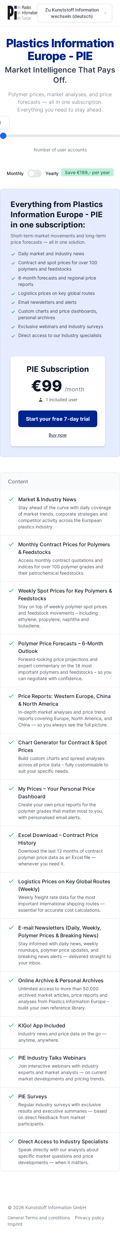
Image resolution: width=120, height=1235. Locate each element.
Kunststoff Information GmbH (55, 1207)
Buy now (58, 435)
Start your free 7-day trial (58, 419)
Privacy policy (89, 1217)
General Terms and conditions (39, 1217)
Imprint (15, 1224)
